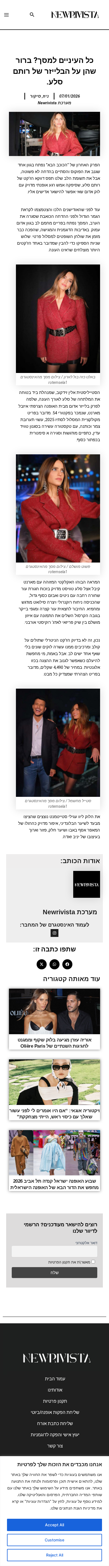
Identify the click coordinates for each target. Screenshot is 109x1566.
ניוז (46, 96)
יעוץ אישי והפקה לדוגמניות (55, 1434)
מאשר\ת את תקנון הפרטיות (69, 1262)
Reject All (54, 1555)
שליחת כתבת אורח (55, 1423)
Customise (54, 1539)
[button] (31, 14)
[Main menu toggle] (6, 15)
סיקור (35, 96)
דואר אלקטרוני (86, 1243)
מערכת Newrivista (70, 912)
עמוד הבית (55, 1378)
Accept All (54, 1524)
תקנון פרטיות (55, 1401)
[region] (54, 1511)
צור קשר (55, 1446)
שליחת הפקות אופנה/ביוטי (55, 1412)
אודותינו (55, 1390)
